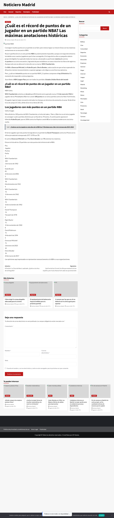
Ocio (81, 102)
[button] (109, 12)
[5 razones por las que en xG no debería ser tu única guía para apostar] (66, 289)
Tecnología (83, 113)
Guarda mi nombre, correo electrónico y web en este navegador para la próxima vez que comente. (38, 368)
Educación (83, 59)
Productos (83, 106)
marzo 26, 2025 (44, 306)
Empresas (83, 63)
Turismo (82, 116)
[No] (112, 515)
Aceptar (101, 515)
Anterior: (22, 268)
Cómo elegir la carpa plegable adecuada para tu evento (15, 300)
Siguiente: (59, 268)
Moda (82, 91)
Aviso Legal (34, 429)
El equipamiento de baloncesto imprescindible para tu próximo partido (40, 301)
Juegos (82, 77)
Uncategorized (84, 120)
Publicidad (35, 12)
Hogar (82, 70)
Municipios (26, 12)
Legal (82, 81)
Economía (83, 56)
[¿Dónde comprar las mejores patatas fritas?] (14, 391)
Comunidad (84, 49)
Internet (83, 74)
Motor (82, 95)
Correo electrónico (46, 352)
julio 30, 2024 (20, 40)
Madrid (82, 84)
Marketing (83, 88)
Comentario (9, 326)
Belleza (82, 42)
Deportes (18, 12)
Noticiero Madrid (19, 5)
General (10, 12)
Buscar (81, 21)
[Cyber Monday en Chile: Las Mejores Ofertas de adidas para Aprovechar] (57, 391)
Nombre (8, 350)
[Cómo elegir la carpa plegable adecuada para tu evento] (15, 289)
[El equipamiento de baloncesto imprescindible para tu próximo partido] (40, 289)
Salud (82, 109)
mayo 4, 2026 (19, 304)
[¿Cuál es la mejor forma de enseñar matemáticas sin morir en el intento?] (35, 391)
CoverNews (66, 435)
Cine (5, 12)
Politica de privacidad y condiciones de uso (16, 429)
